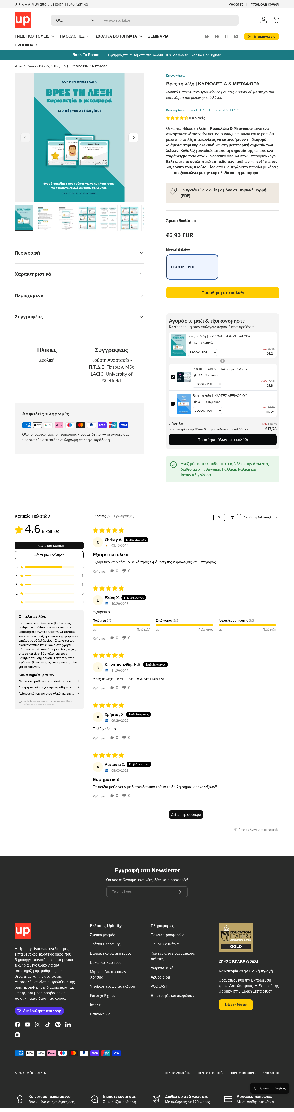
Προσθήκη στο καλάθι (222, 292)
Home (19, 66)
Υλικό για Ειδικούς (38, 66)
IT (226, 36)
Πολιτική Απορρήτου (178, 1073)
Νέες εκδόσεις (236, 1004)
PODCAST (159, 986)
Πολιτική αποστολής (243, 1073)
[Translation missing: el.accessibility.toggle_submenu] (53, 36)
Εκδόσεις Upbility (35, 1073)
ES (236, 36)
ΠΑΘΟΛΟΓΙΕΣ (72, 36)
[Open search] (219, 517)
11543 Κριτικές (76, 4)
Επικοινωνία (100, 1013)
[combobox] (145, 20)
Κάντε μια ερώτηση (49, 555)
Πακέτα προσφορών (167, 934)
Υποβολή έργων (265, 4)
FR (217, 36)
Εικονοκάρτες (175, 75)
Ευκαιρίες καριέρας (105, 962)
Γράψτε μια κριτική (49, 545)
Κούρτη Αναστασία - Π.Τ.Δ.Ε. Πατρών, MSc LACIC (202, 110)
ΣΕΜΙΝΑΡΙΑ (158, 36)
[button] (276, 20)
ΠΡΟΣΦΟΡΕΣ (26, 45)
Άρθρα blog (160, 977)
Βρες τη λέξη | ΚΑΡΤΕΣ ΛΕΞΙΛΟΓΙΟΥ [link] (220, 395)
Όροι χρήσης (271, 1073)
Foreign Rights (102, 995)
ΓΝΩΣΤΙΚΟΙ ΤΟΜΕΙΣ (32, 36)
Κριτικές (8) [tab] (102, 516)
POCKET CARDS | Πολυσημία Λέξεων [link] (220, 369)
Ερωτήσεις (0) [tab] (124, 516)
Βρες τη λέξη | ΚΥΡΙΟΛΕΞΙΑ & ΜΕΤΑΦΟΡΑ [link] (219, 336)
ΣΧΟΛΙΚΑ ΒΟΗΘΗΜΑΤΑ (116, 36)
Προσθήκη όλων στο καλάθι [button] (222, 439)
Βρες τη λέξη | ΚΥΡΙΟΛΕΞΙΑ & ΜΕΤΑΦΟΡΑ (80, 66)
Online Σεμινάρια (165, 944)
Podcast (236, 4)
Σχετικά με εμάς (102, 934)
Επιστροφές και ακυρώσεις (173, 995)
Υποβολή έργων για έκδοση (112, 986)
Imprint (96, 1004)
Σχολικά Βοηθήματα (205, 55)
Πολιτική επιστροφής (211, 1073)
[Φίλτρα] (232, 517)
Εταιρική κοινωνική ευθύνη (112, 953)
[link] (178, 345)
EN (207, 36)
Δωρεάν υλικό (162, 967)
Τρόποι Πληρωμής (105, 944)
